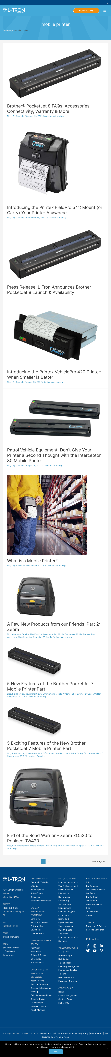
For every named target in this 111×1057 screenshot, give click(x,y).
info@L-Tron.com (11, 937)
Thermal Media (38, 933)
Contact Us (8, 955)
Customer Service (20, 634)
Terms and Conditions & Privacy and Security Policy (64, 1033)
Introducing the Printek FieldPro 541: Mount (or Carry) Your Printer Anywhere (54, 210)
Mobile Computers (66, 634)
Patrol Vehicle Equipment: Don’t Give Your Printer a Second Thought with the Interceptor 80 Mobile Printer (54, 455)
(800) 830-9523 (10, 908)
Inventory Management (69, 966)
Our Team (90, 893)
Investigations (37, 889)
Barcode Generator (95, 930)
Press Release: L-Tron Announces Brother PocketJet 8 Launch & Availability (49, 289)
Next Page (98, 861)
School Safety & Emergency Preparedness (38, 959)
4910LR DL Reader (39, 922)
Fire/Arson (35, 948)
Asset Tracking (37, 981)
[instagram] (96, 946)
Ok (55, 1052)
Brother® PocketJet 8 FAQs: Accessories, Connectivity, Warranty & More (49, 108)
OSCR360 (35, 919)
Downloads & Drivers (96, 926)
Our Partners (92, 897)
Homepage (8, 30)
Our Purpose (92, 886)
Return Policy (96, 1033)
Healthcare (36, 951)
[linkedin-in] (103, 946)
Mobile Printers (83, 634)
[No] (107, 1048)
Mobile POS (63, 1003)
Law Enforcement (46, 694)
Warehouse (12, 637)
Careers (90, 915)
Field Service (36, 634)
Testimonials (92, 911)
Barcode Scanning (39, 984)
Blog (9, 116)
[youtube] (96, 951)
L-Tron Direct (9, 951)
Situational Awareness (41, 900)
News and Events (94, 904)
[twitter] (89, 951)
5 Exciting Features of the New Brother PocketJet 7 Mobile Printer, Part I (46, 745)
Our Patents (91, 900)
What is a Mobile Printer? (32, 560)
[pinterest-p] (102, 951)
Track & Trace (64, 963)
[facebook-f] (89, 946)
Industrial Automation (68, 882)
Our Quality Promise (95, 889)
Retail (93, 634)
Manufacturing (50, 634)
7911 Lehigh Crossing (13, 890)
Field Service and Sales (41, 995)
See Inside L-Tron (11, 947)
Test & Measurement (68, 886)
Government (31, 694)
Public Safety (77, 694)
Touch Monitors (38, 1010)
